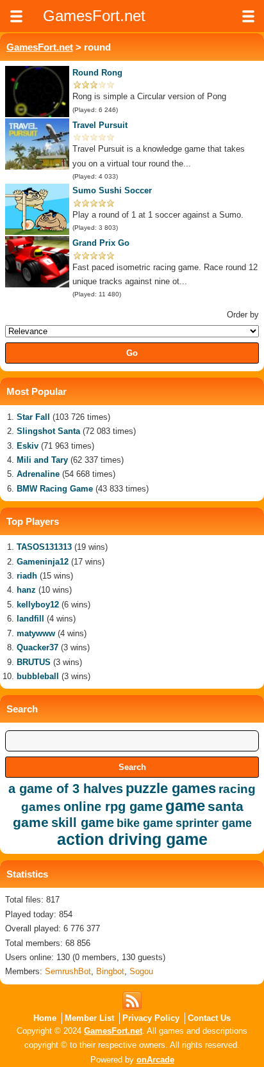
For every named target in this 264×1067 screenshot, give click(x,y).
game (185, 805)
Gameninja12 (43, 561)
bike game (145, 823)
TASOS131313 (44, 547)
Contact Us (209, 1018)
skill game (82, 822)
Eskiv (27, 446)
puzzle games (171, 788)
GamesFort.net (39, 47)
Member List (89, 1018)
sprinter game (214, 823)
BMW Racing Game (55, 488)
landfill (30, 618)
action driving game (132, 839)
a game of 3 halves (65, 789)
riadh (27, 576)
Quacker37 (37, 647)
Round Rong (97, 72)
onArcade (155, 1059)
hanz (26, 590)
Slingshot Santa (48, 431)
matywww (36, 633)
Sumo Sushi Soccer (112, 190)
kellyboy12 (38, 604)
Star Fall (33, 417)
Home (44, 1018)
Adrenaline (38, 474)
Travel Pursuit (100, 125)
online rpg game (113, 806)
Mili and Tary (42, 460)
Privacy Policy (150, 1018)
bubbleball (38, 676)
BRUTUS (34, 662)
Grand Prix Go (100, 243)
